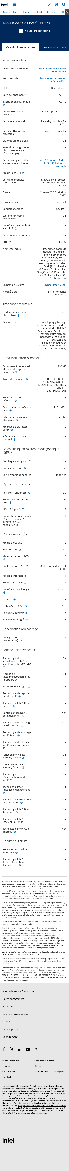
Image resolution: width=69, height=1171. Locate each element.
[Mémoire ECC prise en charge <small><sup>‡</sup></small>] (14, 439)
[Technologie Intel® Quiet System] (13, 706)
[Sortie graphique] (24, 468)
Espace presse (10, 1029)
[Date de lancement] (27, 95)
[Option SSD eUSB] (25, 606)
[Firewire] (14, 599)
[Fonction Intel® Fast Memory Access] (23, 757)
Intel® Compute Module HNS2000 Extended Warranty (52, 163)
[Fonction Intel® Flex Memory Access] (23, 767)
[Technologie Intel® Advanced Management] (4, 792)
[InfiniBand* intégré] (26, 619)
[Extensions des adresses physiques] (16, 420)
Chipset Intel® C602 (55, 285)
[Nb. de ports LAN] (24, 582)
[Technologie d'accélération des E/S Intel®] (11, 780)
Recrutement (10, 1037)
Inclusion (7, 1006)
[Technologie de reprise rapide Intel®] (19, 696)
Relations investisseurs (15, 1014)
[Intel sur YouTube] (27, 1050)
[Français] (56, 4)
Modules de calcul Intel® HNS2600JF (52, 70)
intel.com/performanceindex (15, 1098)
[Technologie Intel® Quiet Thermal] (14, 831)
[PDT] (10, 242)
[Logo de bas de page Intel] (8, 1140)
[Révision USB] (20, 549)
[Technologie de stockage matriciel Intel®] (22, 725)
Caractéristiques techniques (20, 47)
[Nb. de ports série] (25, 575)
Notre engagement (13, 999)
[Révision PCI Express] (28, 492)
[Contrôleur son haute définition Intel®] (23, 715)
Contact (6, 1021)
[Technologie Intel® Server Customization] (21, 802)
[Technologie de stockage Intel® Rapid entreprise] (4, 747)
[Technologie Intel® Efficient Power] (22, 821)
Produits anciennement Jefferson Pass (52, 80)
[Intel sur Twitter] (12, 1050)
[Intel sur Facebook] (4, 1050)
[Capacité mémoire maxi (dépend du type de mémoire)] (16, 372)
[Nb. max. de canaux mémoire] (15, 400)
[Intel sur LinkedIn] (19, 1050)
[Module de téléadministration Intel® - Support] (16, 679)
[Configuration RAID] (27, 566)
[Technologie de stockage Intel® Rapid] (18, 735)
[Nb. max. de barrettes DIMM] (11, 429)
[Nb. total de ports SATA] (4, 559)
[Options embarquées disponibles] (18, 315)
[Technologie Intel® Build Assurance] (16, 812)
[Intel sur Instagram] (35, 1050)
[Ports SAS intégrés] (26, 612)
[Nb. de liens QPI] (23, 172)
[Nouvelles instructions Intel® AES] (16, 852)
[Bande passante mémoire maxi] (10, 410)
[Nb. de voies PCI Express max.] (10, 502)
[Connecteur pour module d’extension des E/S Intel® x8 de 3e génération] (17, 524)
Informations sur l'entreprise (18, 991)
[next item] (67, 12)
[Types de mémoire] (26, 379)
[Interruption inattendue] (4, 104)
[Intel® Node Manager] (28, 686)
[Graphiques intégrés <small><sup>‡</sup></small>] (30, 461)
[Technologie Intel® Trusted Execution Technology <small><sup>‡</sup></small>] (19, 865)
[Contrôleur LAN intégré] (4, 592)
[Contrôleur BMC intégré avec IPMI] (16, 228)
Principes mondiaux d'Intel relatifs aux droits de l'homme (42, 1105)
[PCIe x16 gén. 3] (23, 509)
